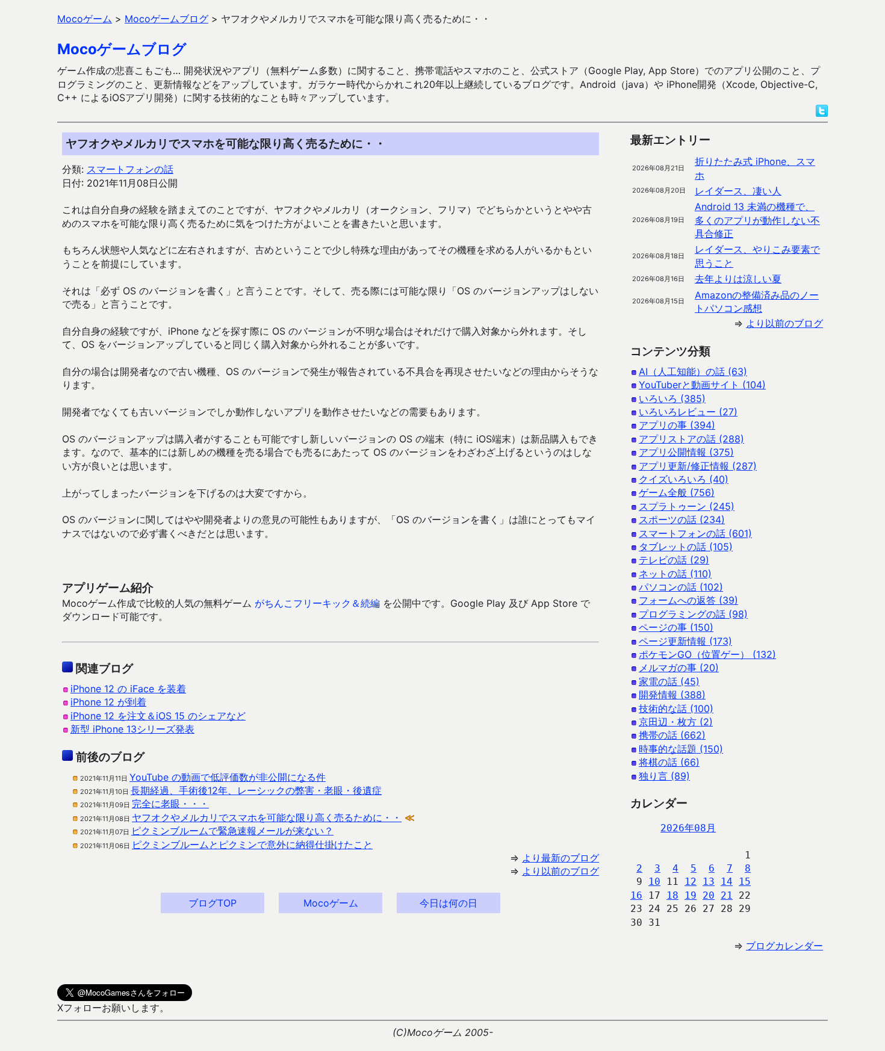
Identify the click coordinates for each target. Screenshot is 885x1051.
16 (636, 895)
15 (745, 881)
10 (654, 881)
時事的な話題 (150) (681, 749)
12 (691, 881)
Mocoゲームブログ (122, 49)
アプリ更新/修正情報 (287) (698, 466)
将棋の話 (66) (669, 762)
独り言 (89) (664, 776)
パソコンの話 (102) (681, 587)
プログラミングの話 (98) (693, 614)
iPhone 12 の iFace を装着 (128, 689)
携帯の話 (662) (672, 735)
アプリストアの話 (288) (691, 439)
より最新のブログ (560, 858)
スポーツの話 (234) (682, 519)
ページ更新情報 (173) (685, 641)
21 (727, 895)
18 (672, 895)
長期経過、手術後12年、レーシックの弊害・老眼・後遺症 (256, 790)
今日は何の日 (448, 903)
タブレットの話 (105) (686, 547)
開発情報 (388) (672, 695)
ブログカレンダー (784, 946)
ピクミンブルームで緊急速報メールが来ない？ (232, 831)
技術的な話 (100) (676, 708)
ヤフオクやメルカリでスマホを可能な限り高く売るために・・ (267, 817)
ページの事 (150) (676, 627)
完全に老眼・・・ (170, 804)
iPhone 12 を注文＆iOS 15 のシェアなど (158, 716)
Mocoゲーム (330, 903)
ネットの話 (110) (675, 574)
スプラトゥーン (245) (686, 506)
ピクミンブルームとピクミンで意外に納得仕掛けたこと (252, 845)
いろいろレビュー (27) (688, 412)
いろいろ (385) (672, 398)
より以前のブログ (560, 871)
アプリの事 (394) (677, 425)
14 (727, 881)
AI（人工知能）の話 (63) (693, 371)
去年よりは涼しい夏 (738, 279)
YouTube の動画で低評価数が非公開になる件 (227, 777)
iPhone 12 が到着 (108, 702)
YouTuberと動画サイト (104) (702, 385)
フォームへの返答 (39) (688, 600)
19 (691, 895)
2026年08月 (688, 828)
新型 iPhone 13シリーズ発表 (132, 729)
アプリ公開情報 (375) (686, 452)
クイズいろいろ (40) (683, 479)
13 (709, 881)
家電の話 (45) (669, 681)
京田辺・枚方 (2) (676, 722)
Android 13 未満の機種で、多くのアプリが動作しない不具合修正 (757, 220)
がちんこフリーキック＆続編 (317, 603)
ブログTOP (212, 903)
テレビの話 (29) (674, 560)
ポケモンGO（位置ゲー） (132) (707, 654)
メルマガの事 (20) (679, 668)
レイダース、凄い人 (738, 191)
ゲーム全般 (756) (677, 492)
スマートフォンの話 (130, 169)
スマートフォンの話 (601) (695, 533)
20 (709, 895)
